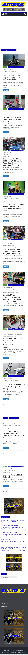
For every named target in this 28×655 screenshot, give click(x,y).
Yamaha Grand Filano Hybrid (8, 428)
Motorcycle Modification (19, 67)
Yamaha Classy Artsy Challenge (8, 427)
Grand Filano (6, 422)
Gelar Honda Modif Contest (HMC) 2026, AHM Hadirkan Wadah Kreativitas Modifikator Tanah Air (13, 162)
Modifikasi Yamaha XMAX (7, 472)
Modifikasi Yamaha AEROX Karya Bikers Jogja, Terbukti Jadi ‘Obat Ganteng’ (13, 77)
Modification (10, 67)
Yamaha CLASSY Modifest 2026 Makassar (10, 292)
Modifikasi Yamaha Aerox (7, 73)
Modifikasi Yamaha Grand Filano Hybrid (10, 425)
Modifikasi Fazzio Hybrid (15, 198)
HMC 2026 (8, 154)
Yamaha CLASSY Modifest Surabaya (9, 336)
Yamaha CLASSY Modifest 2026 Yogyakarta (10, 247)
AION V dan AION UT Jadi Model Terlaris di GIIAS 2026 (13, 550)
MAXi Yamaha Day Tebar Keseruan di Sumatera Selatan (13, 545)
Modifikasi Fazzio (7, 198)
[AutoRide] (3, 14)
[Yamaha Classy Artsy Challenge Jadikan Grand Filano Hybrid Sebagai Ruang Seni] (14, 410)
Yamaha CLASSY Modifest (8, 243)
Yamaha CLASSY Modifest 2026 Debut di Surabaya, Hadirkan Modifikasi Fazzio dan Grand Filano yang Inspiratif (13, 343)
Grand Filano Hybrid (12, 422)
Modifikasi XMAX (7, 470)
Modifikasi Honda (6, 156)
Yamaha (19, 425)
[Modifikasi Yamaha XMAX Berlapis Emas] (14, 459)
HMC (5, 154)
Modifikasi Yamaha (14, 71)
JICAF (20, 423)
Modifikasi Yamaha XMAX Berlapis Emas (12, 476)
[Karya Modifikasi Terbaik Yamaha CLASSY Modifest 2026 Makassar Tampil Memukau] (14, 278)
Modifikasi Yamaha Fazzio (15, 200)
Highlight (5, 67)
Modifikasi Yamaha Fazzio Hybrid (9, 201)
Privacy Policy (4, 606)
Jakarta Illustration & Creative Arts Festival (10, 423)
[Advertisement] (14, 34)
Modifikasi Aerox (7, 71)
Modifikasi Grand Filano (8, 113)
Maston (11, 69)
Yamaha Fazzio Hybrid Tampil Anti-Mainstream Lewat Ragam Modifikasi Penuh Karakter (14, 207)
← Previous (4, 491)
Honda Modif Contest (15, 154)
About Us (3, 601)
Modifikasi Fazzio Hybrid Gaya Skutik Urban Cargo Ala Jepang (14, 386)
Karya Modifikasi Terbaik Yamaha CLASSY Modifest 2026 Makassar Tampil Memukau (12, 298)
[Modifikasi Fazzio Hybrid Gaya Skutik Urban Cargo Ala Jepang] (14, 369)
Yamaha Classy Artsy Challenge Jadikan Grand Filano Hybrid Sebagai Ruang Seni (13, 434)
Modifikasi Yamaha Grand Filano (8, 114)
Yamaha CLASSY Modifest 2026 (8, 245)
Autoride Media (4, 603)
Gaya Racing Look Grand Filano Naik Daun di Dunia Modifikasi (12, 119)
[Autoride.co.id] (14, 587)
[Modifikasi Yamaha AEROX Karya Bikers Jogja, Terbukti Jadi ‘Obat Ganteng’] (14, 60)
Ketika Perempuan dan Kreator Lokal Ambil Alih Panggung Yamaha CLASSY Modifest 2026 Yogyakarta (12, 253)
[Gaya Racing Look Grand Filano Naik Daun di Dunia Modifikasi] (14, 101)
